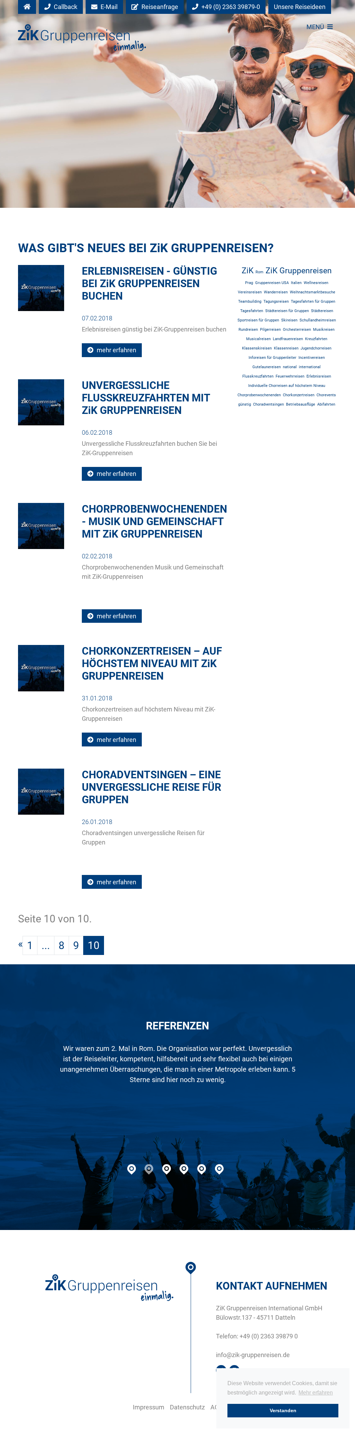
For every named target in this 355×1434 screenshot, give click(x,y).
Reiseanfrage (159, 6)
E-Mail (108, 6)
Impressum (148, 1407)
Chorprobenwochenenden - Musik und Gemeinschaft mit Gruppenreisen (154, 521)
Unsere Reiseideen (300, 6)
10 (93, 945)
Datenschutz (187, 1407)
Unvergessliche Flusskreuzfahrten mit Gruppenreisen (146, 397)
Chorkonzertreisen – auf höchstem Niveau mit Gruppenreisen (152, 663)
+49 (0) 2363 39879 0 (269, 1336)
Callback (64, 6)
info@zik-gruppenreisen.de (253, 1354)
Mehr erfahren (315, 1393)
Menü (316, 26)
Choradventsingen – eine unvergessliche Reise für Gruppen (151, 787)
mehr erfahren (115, 350)
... (46, 945)
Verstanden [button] (283, 1410)
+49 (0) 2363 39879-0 (230, 6)
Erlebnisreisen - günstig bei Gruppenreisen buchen (149, 283)
